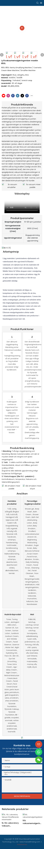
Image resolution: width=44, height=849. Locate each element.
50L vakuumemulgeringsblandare (32, 822)
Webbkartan (22, 844)
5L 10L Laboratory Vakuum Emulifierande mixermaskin (10, 824)
